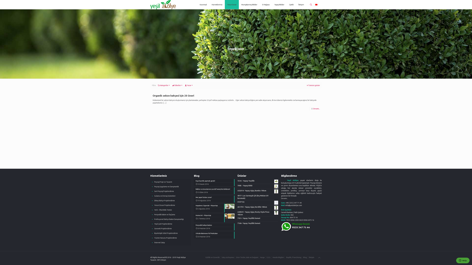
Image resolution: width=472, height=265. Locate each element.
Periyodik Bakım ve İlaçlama (164, 215)
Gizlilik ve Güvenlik (212, 257)
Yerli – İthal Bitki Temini (163, 210)
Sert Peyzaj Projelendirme (164, 191)
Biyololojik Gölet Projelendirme (166, 233)
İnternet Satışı (159, 243)
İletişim (311, 257)
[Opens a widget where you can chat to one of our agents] (463, 261)
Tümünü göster (314, 85)
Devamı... (316, 109)
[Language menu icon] (316, 5)
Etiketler (177, 85)
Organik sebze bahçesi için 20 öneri (173, 95)
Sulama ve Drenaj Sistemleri (164, 196)
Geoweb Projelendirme (163, 229)
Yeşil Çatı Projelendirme (163, 224)
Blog (305, 257)
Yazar (189, 85)
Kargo (262, 257)
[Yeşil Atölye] (163, 4)
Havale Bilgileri (278, 257)
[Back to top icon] (319, 257)
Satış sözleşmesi (228, 257)
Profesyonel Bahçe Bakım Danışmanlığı (169, 219)
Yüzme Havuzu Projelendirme (165, 238)
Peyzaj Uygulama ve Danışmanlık (166, 187)
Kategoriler (164, 85)
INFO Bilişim (161, 260)
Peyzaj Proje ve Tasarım (163, 182)
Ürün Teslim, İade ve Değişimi (247, 257)
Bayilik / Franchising (293, 257)
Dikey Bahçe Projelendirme (164, 201)
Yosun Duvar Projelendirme (164, 205)
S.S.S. (269, 257)
